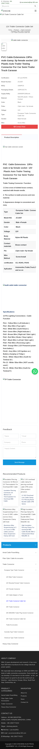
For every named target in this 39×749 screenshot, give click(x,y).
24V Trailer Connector (12, 607)
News (22, 699)
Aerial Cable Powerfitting (11, 552)
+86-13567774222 (13, 723)
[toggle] (35, 10)
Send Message (19, 462)
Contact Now (20, 127)
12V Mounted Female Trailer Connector (18, 583)
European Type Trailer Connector (14, 570)
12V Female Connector (13, 589)
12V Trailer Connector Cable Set (16, 601)
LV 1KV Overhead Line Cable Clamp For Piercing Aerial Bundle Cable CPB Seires (28, 500)
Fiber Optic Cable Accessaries (13, 558)
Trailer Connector (8, 564)
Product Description (11, 137)
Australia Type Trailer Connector (14, 632)
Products (24, 696)
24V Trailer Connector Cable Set (16, 619)
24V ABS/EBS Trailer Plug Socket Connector (19, 613)
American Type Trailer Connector (14, 638)
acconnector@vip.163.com (30, 2)
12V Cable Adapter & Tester (14, 595)
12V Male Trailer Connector (14, 577)
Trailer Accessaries (12, 625)
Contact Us (24, 702)
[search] (35, 6)
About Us (24, 693)
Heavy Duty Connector (10, 644)
